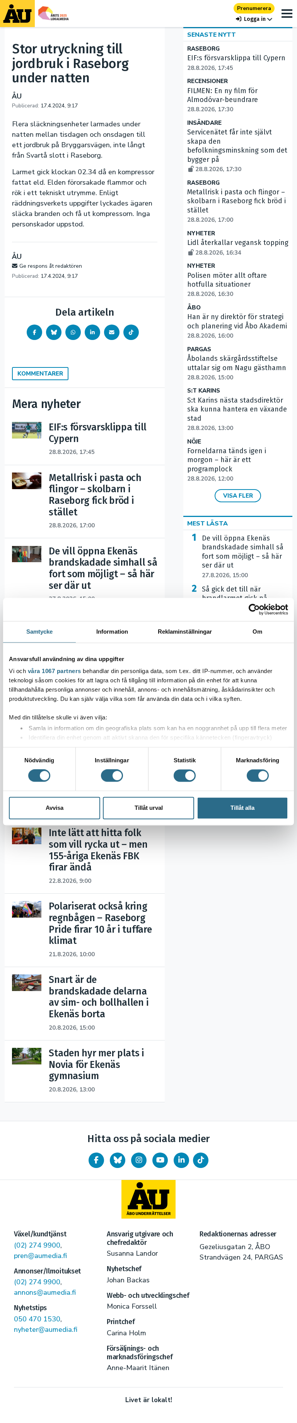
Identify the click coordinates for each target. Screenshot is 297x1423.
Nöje (194, 441)
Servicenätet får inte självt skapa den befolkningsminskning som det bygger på (237, 150)
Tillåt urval (149, 807)
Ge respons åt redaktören (50, 266)
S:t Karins (203, 390)
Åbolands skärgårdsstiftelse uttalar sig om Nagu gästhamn (236, 367)
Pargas (199, 349)
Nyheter (201, 233)
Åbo (194, 307)
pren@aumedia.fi (40, 1255)
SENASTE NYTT (211, 35)
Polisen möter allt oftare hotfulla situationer (227, 284)
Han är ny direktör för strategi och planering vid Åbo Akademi (237, 326)
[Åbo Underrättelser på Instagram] (139, 1160)
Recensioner (207, 81)
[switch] (112, 776)
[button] (254, 19)
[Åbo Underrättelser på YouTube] (160, 1160)
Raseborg (203, 49)
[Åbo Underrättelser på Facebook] (96, 1160)
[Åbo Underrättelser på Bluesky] (117, 1160)
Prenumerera (254, 8)
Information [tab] (112, 631)
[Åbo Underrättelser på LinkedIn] (181, 1160)
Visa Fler (238, 496)
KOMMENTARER (40, 373)
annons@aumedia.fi (45, 1292)
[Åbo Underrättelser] (148, 1199)
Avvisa (54, 807)
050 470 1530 (37, 1319)
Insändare (204, 123)
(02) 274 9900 (37, 1245)
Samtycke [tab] (39, 631)
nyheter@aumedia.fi (45, 1329)
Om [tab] (257, 631)
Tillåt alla (242, 807)
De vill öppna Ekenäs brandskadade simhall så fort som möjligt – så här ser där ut (242, 556)
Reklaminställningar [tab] (185, 631)
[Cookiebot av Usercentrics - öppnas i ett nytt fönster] (254, 609)
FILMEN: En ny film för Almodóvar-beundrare (222, 100)
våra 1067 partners (54, 671)
